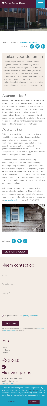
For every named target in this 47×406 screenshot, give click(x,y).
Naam (4, 276)
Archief (13, 43)
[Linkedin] (43, 46)
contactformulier (12, 200)
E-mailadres (7, 285)
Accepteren (34, 401)
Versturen (10, 323)
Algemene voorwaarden (9, 330)
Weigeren (11, 401)
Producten (6, 350)
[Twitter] (37, 46)
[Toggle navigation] (40, 4)
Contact (5, 353)
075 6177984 (8, 384)
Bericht (5, 294)
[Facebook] (32, 46)
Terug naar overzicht (14, 252)
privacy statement (33, 390)
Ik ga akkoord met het (21, 316)
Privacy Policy (40, 328)
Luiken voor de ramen (27, 43)
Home (5, 43)
